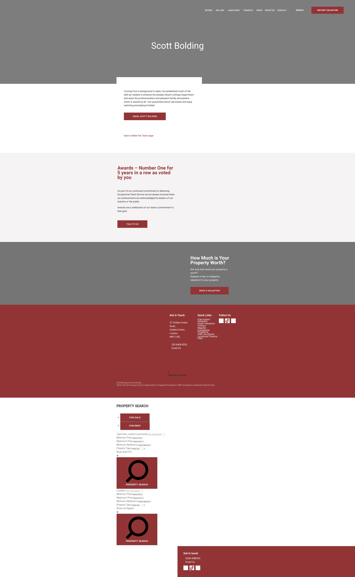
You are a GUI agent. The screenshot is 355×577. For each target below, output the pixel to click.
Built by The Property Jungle (129, 389)
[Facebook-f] (221, 320)
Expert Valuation (206, 323)
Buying (208, 10)
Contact (282, 10)
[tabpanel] (177, 460)
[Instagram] (233, 320)
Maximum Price (124, 441)
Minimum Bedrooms (127, 444)
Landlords (234, 10)
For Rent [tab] (135, 425)
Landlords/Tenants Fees (206, 337)
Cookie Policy (149, 385)
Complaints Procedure (204, 331)
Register (269, 10)
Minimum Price (124, 437)
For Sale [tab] (135, 417)
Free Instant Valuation (204, 320)
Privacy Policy (136, 385)
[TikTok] (227, 320)
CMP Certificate (206, 334)
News (259, 10)
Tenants (248, 10)
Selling (220, 10)
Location (120, 490)
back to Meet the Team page (138, 135)
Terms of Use (122, 385)
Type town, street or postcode (131, 434)
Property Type (123, 448)
